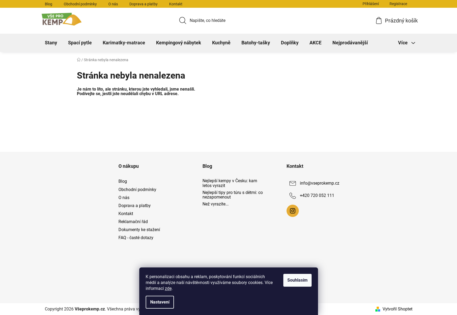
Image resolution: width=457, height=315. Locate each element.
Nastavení (159, 302)
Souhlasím (297, 280)
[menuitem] (50, 43)
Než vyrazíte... (215, 204)
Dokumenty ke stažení (139, 229)
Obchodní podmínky (80, 4)
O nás (113, 4)
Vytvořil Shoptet (397, 309)
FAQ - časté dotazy (135, 237)
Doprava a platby (143, 4)
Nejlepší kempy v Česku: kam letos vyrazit (229, 183)
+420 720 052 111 (317, 195)
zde (168, 288)
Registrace (398, 4)
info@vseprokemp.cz (319, 183)
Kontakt (175, 4)
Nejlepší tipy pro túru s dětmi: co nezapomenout (232, 195)
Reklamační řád (133, 221)
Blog (48, 4)
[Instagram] (293, 211)
